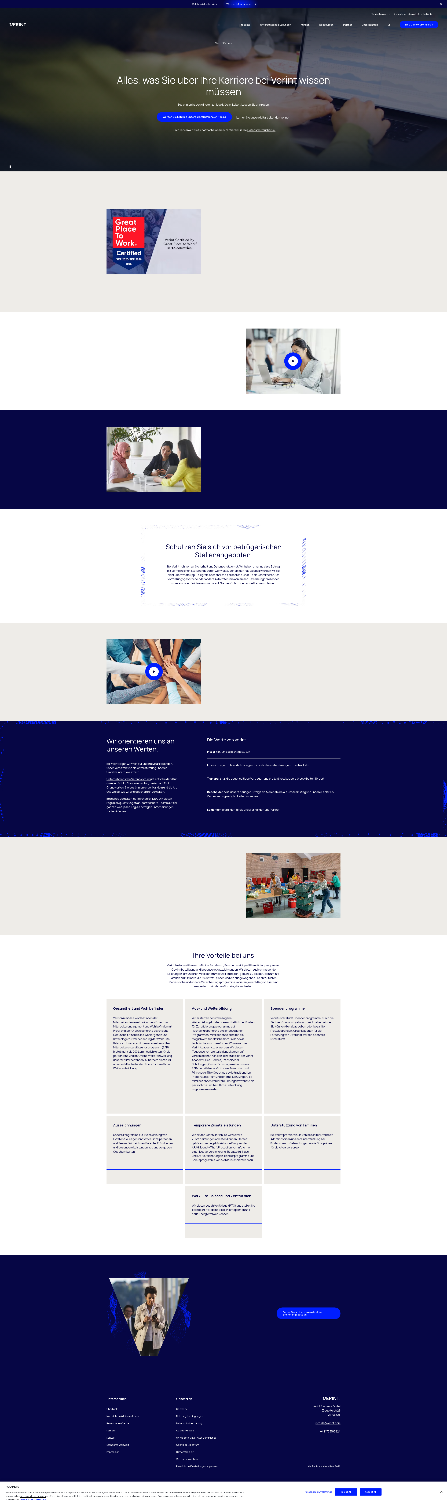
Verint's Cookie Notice (33, 1499)
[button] (293, 361)
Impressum (113, 1452)
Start (218, 43)
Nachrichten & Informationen (123, 1416)
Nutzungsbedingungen (189, 1416)
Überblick (112, 1409)
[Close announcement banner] (441, 4)
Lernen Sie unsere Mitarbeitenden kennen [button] (263, 117)
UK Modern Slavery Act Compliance (196, 1437)
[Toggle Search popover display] (389, 25)
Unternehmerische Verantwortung (129, 779)
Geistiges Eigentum (187, 1444)
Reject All (346, 1491)
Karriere (227, 43)
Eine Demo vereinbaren (419, 24)
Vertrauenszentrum (187, 1459)
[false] (441, 1492)
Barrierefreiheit (185, 1452)
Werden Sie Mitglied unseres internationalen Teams (194, 117)
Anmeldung (400, 14)
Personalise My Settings (318, 1491)
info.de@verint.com (328, 1423)
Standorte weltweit (118, 1444)
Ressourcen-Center (118, 1423)
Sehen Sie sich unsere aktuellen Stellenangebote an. (302, 1313)
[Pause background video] (10, 166)
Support (412, 14)
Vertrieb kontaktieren (381, 14)
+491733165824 (330, 1431)
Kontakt (111, 1437)
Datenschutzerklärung (189, 1423)
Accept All (370, 1491)
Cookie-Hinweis (185, 1430)
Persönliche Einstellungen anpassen (197, 1466)
